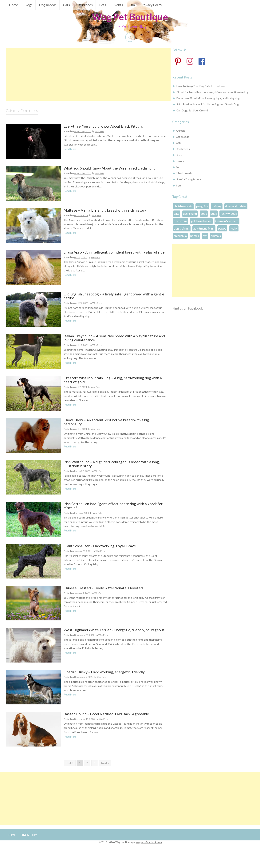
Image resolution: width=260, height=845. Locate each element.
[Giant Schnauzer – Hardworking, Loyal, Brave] (33, 560)
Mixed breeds (184, 173)
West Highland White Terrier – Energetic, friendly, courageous (114, 630)
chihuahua (180, 236)
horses (194, 236)
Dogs (29, 5)
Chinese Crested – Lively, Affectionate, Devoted (103, 588)
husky (234, 228)
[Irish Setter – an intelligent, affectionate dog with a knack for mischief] (33, 518)
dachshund (190, 213)
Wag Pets (99, 131)
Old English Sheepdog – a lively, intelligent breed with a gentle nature (114, 296)
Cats (66, 5)
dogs (203, 213)
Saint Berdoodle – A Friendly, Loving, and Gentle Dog (207, 104)
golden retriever (201, 221)
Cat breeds (84, 5)
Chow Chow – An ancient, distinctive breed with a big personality (106, 422)
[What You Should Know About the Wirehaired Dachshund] (33, 183)
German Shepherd (226, 221)
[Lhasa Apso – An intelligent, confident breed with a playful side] (33, 267)
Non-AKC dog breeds (189, 179)
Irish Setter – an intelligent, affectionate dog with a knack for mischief (113, 506)
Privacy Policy (151, 5)
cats (176, 213)
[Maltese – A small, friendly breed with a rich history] (33, 225)
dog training (182, 228)
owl (205, 236)
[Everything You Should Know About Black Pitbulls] (33, 141)
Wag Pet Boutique (130, 16)
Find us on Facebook (187, 308)
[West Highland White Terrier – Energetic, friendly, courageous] (33, 644)
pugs (214, 213)
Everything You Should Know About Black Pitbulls (103, 126)
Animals (180, 130)
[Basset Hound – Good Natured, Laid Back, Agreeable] (33, 728)
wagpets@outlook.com (149, 842)
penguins (202, 206)
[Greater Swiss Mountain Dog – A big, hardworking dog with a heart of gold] (33, 392)
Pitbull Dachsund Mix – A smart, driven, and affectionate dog (212, 92)
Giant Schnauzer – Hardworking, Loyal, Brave (100, 546)
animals (216, 236)
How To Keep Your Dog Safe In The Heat (200, 86)
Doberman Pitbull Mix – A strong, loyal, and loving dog (208, 98)
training (216, 206)
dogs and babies (235, 206)
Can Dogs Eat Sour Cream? (192, 110)
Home (13, 5)
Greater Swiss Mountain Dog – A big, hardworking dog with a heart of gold (113, 380)
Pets (102, 5)
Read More (70, 148)
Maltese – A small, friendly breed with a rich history (105, 210)
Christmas (180, 221)
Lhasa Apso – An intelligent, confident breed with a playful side (114, 252)
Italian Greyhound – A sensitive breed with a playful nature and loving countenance (114, 338)
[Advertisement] (88, 74)
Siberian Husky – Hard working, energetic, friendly (104, 672)
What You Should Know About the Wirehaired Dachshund (110, 168)
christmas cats (183, 206)
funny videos (228, 213)
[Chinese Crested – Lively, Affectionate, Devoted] (33, 602)
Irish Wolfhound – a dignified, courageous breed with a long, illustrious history (112, 464)
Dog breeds (48, 5)
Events (117, 5)
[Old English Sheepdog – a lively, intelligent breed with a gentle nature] (33, 308)
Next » (105, 763)
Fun (132, 5)
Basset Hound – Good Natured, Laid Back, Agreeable (106, 714)
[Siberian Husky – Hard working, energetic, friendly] (33, 686)
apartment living (204, 228)
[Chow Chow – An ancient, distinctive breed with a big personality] (33, 434)
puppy (222, 228)
